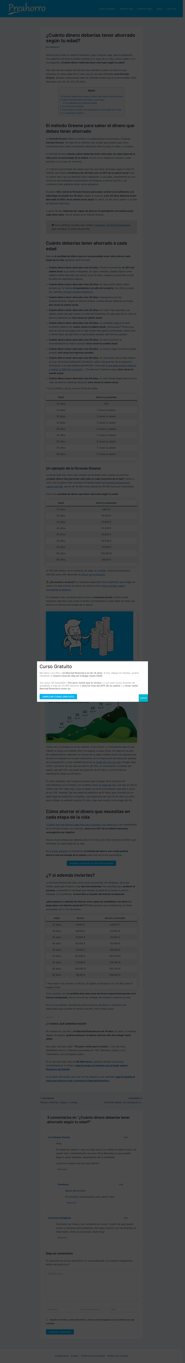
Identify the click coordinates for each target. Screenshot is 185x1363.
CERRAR (143, 698)
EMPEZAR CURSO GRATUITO (58, 696)
